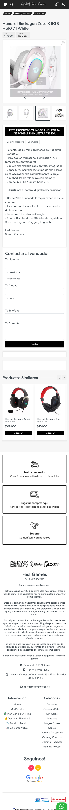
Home (7, 13)
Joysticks (52, 718)
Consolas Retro (51, 709)
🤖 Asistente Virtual (17, 728)
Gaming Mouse (51, 746)
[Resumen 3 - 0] (31, 386)
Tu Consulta (12, 323)
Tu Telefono (12, 310)
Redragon (22, 36)
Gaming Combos (51, 737)
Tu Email (10, 298)
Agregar (18, 433)
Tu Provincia (12, 272)
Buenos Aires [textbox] (13, 278)
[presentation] (25, 97)
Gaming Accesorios (52, 732)
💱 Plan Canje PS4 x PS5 (17, 713)
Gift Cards (51, 713)
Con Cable (40, 13)
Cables (52, 728)
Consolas (52, 704)
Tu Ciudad (11, 285)
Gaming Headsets (22, 13)
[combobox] (34, 278)
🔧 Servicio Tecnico (17, 723)
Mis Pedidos (17, 709)
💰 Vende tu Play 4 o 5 (17, 718)
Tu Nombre (12, 259)
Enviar (34, 344)
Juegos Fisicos (52, 723)
